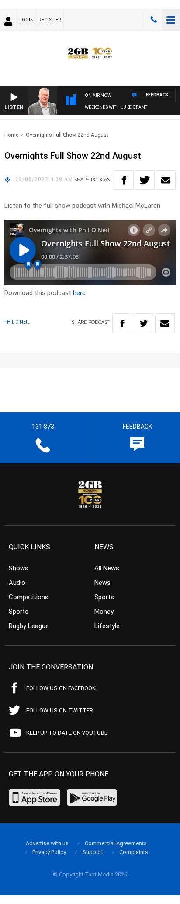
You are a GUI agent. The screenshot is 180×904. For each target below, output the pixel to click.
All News (106, 568)
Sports (18, 612)
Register (49, 20)
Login (26, 20)
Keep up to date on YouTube (66, 733)
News (102, 583)
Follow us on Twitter (59, 710)
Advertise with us (47, 843)
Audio (17, 583)
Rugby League (29, 626)
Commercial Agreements (116, 843)
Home (11, 135)
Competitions (28, 597)
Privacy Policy (49, 852)
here (79, 293)
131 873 (153, 20)
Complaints (133, 852)
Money (104, 612)
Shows (18, 568)
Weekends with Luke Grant (116, 107)
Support (92, 852)
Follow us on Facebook (61, 688)
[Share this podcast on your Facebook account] (124, 180)
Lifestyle (107, 626)
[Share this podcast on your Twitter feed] (145, 180)
